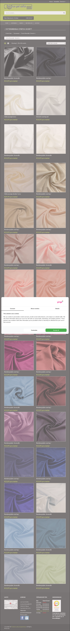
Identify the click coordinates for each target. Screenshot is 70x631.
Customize (34, 330)
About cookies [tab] (35, 308)
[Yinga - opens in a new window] (60, 302)
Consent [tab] (12, 308)
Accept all (56, 330)
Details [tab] (57, 308)
